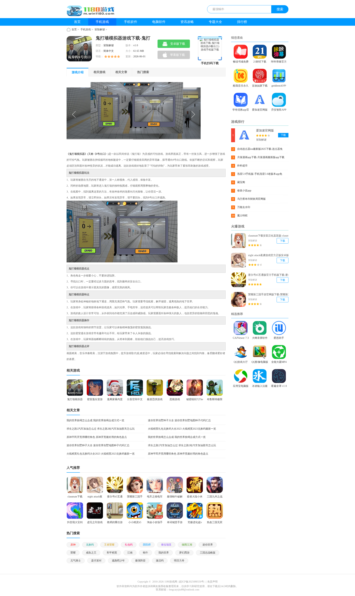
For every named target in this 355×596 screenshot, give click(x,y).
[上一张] (100, 114)
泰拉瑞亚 (166, 544)
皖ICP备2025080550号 (191, 581)
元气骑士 (75, 560)
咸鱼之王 (91, 552)
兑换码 (90, 544)
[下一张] (167, 114)
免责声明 (212, 581)
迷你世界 (207, 544)
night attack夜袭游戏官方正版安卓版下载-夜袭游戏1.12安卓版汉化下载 (271, 255)
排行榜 (242, 22)
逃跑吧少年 (118, 560)
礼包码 (129, 544)
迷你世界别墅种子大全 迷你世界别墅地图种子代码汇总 (179, 420)
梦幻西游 (184, 552)
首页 (77, 22)
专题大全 (215, 22)
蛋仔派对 (96, 560)
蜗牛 (145, 552)
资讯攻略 (187, 22)
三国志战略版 (207, 552)
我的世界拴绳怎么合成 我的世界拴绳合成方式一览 (95, 420)
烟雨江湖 (187, 544)
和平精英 (112, 552)
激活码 (160, 560)
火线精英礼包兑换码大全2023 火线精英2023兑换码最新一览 (182, 428)
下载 (283, 135)
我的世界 (163, 552)
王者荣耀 (109, 544)
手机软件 (130, 22)
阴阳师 (147, 544)
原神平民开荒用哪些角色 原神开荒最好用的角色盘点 (97, 437)
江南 (130, 552)
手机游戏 (102, 22)
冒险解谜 (99, 29)
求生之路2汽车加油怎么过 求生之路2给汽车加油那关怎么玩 (101, 428)
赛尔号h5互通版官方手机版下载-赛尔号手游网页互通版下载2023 (270, 274)
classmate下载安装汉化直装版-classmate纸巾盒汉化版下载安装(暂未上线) (271, 235)
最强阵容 (140, 560)
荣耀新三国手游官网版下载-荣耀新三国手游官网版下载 (270, 294)
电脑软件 (158, 22)
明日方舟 (179, 560)
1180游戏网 (170, 581)
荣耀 (73, 552)
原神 (73, 544)
